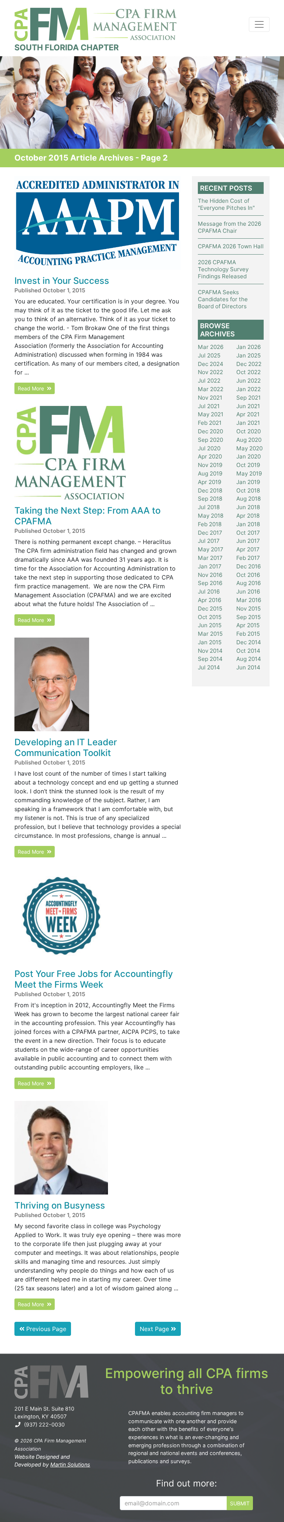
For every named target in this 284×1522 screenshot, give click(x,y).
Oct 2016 (248, 574)
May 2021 (210, 414)
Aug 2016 (248, 583)
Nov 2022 (210, 372)
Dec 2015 (210, 608)
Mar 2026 (210, 346)
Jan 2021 (248, 422)
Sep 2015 (248, 617)
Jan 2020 (248, 456)
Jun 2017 (248, 540)
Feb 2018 (210, 524)
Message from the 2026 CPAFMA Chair (229, 227)
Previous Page (45, 1329)
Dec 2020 (210, 431)
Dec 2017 (210, 532)
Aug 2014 (248, 658)
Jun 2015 (210, 625)
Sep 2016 (210, 583)
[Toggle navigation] (259, 24)
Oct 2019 (248, 464)
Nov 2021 (210, 397)
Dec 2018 (210, 490)
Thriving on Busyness (59, 1205)
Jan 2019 (248, 482)
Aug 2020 (248, 439)
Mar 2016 (248, 600)
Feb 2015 (248, 633)
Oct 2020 (248, 431)
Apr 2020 (210, 456)
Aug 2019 (210, 473)
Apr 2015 (248, 625)
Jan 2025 (248, 355)
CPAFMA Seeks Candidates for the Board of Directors (223, 299)
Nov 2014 (210, 650)
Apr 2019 (209, 482)
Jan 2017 (210, 566)
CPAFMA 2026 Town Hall (231, 246)
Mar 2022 (210, 389)
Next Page (155, 1329)
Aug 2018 (248, 498)
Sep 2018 (210, 498)
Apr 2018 (248, 515)
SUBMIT (240, 1503)
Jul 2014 (209, 667)
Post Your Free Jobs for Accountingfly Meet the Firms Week (93, 979)
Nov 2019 (210, 464)
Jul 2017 (209, 540)
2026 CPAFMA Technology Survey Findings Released (223, 269)
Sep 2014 (210, 658)
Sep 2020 (210, 439)
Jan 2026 (248, 346)
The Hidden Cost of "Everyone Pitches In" (226, 204)
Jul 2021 (209, 406)
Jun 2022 (248, 380)
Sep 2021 (248, 397)
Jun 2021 (248, 406)
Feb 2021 (210, 422)
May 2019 (249, 473)
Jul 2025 (209, 355)
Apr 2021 (248, 414)
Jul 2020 (209, 448)
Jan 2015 (210, 642)
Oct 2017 (248, 532)
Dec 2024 (210, 363)
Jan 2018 (248, 524)
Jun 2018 (248, 507)
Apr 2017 (248, 549)
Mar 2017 (210, 557)
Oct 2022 (248, 372)
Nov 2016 (210, 574)
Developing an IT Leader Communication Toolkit (65, 747)
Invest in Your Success (61, 280)
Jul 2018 (209, 507)
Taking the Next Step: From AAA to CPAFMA (87, 516)
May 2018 (210, 515)
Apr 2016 (209, 600)
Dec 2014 (248, 642)
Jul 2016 (209, 591)
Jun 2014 (248, 667)
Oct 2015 (210, 617)
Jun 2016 (248, 591)
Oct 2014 (248, 650)
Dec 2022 (248, 363)
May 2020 (249, 448)
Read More (32, 388)
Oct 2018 (248, 490)
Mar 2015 (210, 633)
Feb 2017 (248, 557)
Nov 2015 (248, 608)
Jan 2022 (248, 389)
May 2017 (210, 549)
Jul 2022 (209, 380)
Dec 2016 (248, 566)
